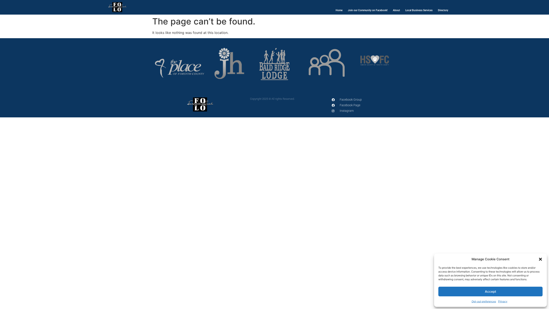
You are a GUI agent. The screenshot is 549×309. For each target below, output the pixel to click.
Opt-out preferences (484, 301)
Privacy (502, 301)
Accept (490, 291)
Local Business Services (419, 10)
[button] (540, 259)
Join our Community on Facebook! (368, 10)
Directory (443, 10)
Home (339, 10)
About (396, 10)
